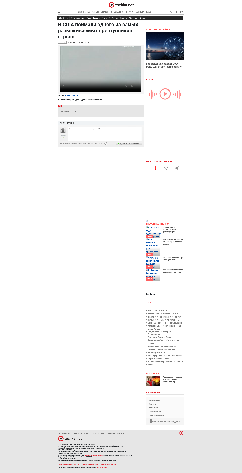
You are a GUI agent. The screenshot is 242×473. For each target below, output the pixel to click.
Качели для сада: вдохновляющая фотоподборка (170, 229)
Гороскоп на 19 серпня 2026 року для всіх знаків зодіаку (172, 379)
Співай (151, 343)
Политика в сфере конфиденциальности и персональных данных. (94, 464)
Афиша (140, 12)
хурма (151, 364)
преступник (64, 111)
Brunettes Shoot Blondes (159, 314)
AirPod (164, 311)
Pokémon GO (165, 317)
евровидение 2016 (156, 352)
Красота (96, 18)
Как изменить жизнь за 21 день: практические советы (173, 241)
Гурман (130, 12)
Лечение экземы (173, 326)
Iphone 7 (152, 317)
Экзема (151, 349)
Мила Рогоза (154, 329)
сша (75, 111)
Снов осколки (172, 340)
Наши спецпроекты (156, 415)
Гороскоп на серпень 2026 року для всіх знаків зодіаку (164, 65)
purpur (151, 320)
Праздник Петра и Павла (159, 337)
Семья (104, 12)
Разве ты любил (155, 340)
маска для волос (174, 355)
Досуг (149, 12)
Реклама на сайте (155, 411)
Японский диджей (166, 349)
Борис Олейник (155, 323)
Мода (89, 18)
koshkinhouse (71, 95)
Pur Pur (177, 317)
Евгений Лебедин (173, 323)
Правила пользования (65, 464)
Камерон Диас (154, 326)
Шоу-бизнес (84, 12)
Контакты (153, 404)
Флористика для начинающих (162, 346)
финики (179, 361)
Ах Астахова (173, 320)
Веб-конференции (77, 18)
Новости (62, 42)
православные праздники (160, 361)
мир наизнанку (155, 358)
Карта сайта (153, 408)
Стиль (95, 12)
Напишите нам (154, 400)
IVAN (175, 314)
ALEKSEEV (152, 311)
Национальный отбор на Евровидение (159, 333)
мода (167, 358)
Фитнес (115, 18)
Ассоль (160, 320)
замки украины (155, 355)
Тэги (149, 303)
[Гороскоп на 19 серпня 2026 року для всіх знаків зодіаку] (153, 381)
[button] (176, 12)
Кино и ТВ (106, 18)
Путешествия (117, 12)
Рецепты (123, 18)
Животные (133, 18)
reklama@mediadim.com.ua (94, 455)
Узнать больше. (102, 467)
